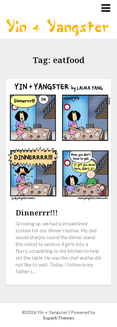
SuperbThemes (58, 317)
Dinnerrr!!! (37, 212)
